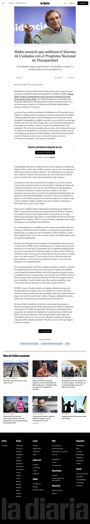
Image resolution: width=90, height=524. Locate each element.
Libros (18, 478)
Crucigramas (56, 465)
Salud (18, 490)
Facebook (79, 461)
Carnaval (19, 449)
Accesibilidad (81, 480)
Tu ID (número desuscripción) (58, 479)
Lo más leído (56, 446)
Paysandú (36, 452)
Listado (54, 475)
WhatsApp (80, 455)
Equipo (54, 493)
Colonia (35, 446)
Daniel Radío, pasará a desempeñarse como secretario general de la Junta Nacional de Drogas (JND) (44, 96)
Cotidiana (19, 455)
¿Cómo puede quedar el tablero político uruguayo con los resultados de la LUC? (44, 418)
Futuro (18, 472)
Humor (54, 462)
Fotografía (55, 459)
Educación (19, 467)
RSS (77, 449)
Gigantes (36, 474)
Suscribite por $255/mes (45, 152)
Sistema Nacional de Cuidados (29, 343)
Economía (19, 464)
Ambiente (19, 446)
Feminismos (20, 470)
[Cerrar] (72, 147)
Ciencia (18, 452)
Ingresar (72, 3)
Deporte (19, 461)
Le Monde (36, 468)
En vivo (54, 455)
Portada (4, 446)
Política (18, 487)
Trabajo (18, 493)
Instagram (79, 458)
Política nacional (21, 3)
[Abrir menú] (3, 3)
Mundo (18, 481)
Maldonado (37, 449)
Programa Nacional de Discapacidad (52, 343)
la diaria (11, 3)
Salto (34, 455)
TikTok (78, 464)
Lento (35, 471)
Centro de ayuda (82, 474)
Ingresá (52, 157)
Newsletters (80, 446)
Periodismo (37, 484)
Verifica (18, 496)
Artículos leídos (38, 490)
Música (35, 487)
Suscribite (83, 3)
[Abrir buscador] (65, 3)
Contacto (79, 486)
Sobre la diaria (57, 490)
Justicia (18, 475)
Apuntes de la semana (60, 452)
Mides (67, 343)
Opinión (18, 484)
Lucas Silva (36, 423)
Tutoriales (79, 477)
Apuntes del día (57, 449)
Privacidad (80, 483)
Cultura (18, 458)
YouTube (79, 452)
